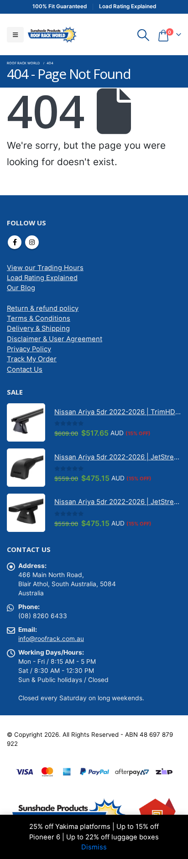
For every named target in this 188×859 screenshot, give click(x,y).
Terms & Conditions (38, 318)
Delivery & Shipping (38, 328)
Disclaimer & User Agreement (54, 339)
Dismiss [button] (94, 847)
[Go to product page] (26, 422)
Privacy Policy (29, 349)
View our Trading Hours (45, 268)
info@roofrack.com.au (51, 638)
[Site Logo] (52, 34)
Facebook (14, 242)
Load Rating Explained (42, 278)
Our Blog (21, 288)
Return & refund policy (42, 308)
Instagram (32, 242)
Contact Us (24, 369)
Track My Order (32, 359)
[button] (15, 34)
